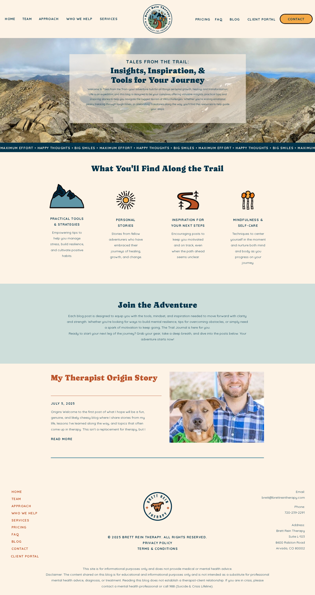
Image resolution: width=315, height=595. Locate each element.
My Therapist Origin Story (104, 377)
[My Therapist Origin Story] (216, 407)
